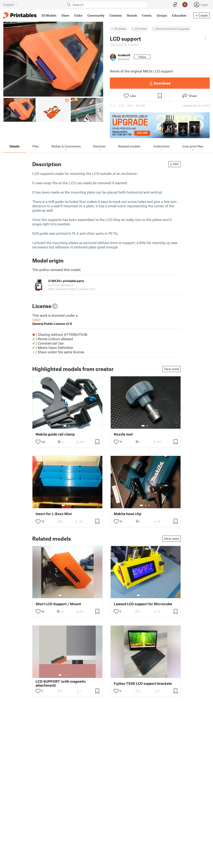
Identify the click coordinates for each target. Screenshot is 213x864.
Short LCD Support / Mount (58, 604)
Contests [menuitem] (115, 15)
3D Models (120, 28)
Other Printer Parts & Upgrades (172, 28)
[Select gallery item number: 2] (69, 426)
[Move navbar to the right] (188, 15)
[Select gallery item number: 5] (74, 595)
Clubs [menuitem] (78, 15)
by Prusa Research (61, 285)
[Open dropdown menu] (205, 38)
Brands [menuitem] (132, 15)
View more (171, 369)
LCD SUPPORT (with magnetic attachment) (61, 683)
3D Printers (141, 28)
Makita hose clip (127, 514)
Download (162, 83)
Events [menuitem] (147, 15)
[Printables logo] (20, 15)
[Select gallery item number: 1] (65, 426)
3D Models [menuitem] (48, 15)
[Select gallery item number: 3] (71, 505)
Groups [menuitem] (162, 15)
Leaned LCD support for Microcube (143, 604)
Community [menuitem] (95, 15)
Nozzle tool (123, 434)
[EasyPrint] (175, 4)
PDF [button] (176, 164)
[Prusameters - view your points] (185, 4)
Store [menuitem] (65, 15)
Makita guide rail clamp (55, 434)
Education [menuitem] (179, 15)
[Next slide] (99, 110)
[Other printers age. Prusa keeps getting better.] (160, 125)
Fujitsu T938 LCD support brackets (143, 683)
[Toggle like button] (38, 441)
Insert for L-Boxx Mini (54, 514)
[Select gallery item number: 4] (71, 595)
